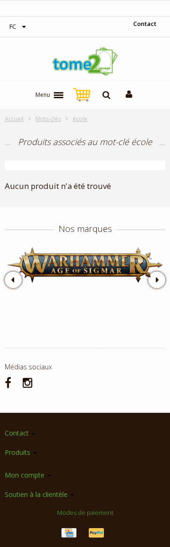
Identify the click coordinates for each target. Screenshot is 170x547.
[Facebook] (8, 382)
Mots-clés (48, 119)
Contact (144, 23)
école (80, 119)
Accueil (14, 119)
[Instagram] (28, 382)
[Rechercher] (106, 94)
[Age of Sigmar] (85, 265)
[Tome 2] (85, 61)
